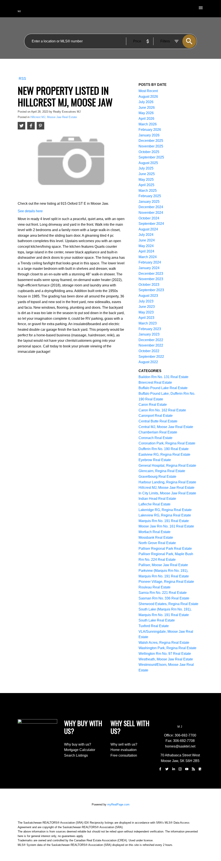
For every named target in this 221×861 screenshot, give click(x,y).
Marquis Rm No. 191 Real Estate (164, 521)
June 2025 (147, 174)
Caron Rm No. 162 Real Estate (162, 410)
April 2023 (146, 317)
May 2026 (146, 113)
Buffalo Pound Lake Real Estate (163, 388)
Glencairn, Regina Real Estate (162, 471)
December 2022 (151, 340)
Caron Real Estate (153, 404)
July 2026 (146, 102)
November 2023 (151, 279)
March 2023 (148, 323)
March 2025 (148, 190)
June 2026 (147, 107)
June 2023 (147, 306)
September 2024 (151, 223)
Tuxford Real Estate (154, 626)
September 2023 (151, 290)
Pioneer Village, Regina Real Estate (166, 581)
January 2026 (149, 135)
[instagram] (180, 769)
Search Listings (76, 755)
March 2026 (148, 124)
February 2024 (150, 262)
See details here (30, 211)
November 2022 (151, 345)
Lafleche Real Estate (154, 504)
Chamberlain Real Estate (158, 432)
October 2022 (149, 351)
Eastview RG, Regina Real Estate (164, 454)
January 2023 (149, 334)
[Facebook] (160, 769)
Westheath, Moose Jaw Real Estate (166, 659)
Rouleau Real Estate (154, 587)
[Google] (200, 769)
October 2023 (149, 284)
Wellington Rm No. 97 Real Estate (165, 653)
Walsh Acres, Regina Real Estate (164, 642)
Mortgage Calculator (79, 750)
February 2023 (150, 329)
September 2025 (151, 157)
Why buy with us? (77, 744)
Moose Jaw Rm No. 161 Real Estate (166, 526)
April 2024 (146, 251)
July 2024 (146, 234)
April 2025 (146, 185)
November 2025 (151, 146)
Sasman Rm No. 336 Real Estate (164, 598)
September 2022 (151, 356)
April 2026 (146, 118)
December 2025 (151, 140)
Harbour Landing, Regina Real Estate (167, 482)
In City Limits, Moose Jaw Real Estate (167, 493)
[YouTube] (186, 769)
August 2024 (148, 229)
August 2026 (148, 96)
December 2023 (151, 273)
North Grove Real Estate (157, 543)
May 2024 (146, 246)
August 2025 (148, 163)
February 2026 (150, 129)
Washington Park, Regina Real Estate (167, 648)
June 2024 (147, 240)
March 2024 (148, 257)
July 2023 (146, 301)
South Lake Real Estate (157, 620)
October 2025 (149, 152)
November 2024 (151, 212)
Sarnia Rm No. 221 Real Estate (163, 592)
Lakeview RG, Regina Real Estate (165, 515)
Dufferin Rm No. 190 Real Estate (164, 449)
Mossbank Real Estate (156, 537)
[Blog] (193, 769)
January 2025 (149, 201)
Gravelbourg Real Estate (157, 476)
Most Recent (148, 91)
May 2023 (146, 312)
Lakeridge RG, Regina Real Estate (165, 510)
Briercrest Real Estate (155, 382)
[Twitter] (166, 769)
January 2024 (149, 268)
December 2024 (151, 207)
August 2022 (148, 362)
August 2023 (148, 295)
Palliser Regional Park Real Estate (165, 548)
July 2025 (146, 168)
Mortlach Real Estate (154, 532)
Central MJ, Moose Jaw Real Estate (166, 427)
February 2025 (150, 196)
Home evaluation (123, 750)
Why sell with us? (123, 744)
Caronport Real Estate (156, 415)
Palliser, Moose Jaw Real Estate (163, 565)
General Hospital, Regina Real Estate (167, 465)
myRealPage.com (118, 804)
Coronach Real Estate (155, 438)
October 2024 (149, 218)
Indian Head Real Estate (157, 498)
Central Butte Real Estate (158, 421)
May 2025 (146, 179)
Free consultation (123, 755)
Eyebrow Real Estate (155, 460)
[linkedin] (173, 769)
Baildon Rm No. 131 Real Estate (163, 377)
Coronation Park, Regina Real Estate (167, 443)
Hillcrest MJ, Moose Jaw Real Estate (53, 117)
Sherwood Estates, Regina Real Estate (168, 604)
